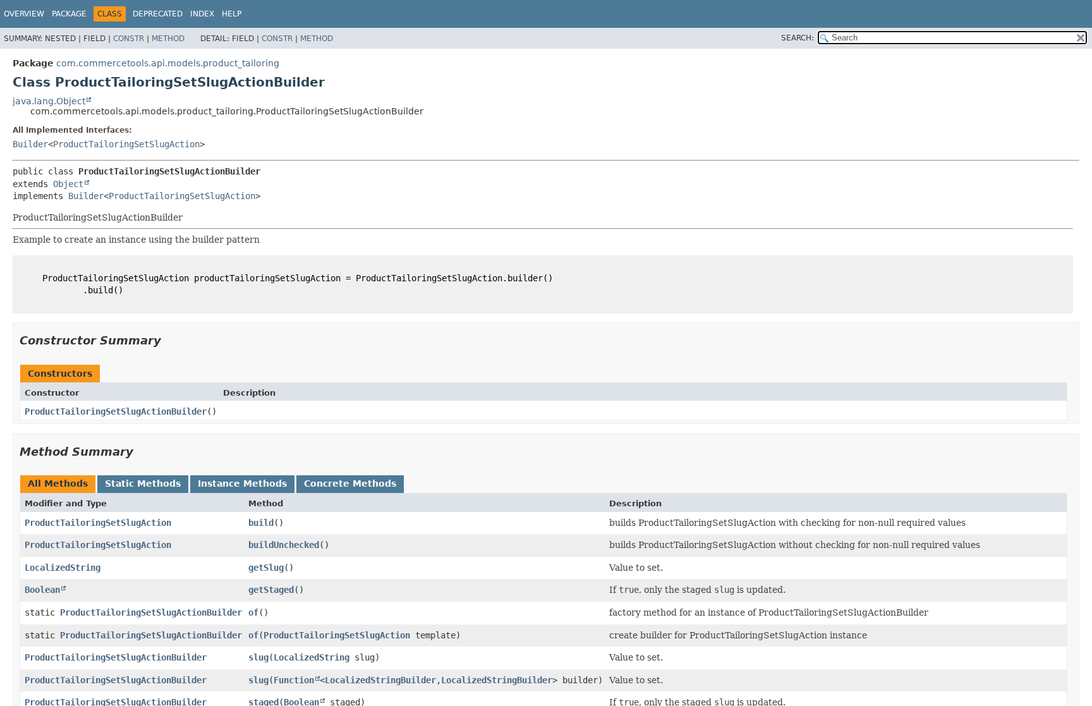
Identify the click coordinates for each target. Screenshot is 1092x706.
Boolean (42, 590)
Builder (30, 144)
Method (168, 38)
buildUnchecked (283, 545)
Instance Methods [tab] (242, 483)
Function (294, 680)
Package (69, 13)
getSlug (266, 568)
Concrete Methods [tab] (350, 483)
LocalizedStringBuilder (380, 680)
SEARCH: (797, 37)
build (261, 523)
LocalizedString (62, 568)
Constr (128, 38)
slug (258, 657)
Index (202, 13)
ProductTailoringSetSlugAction (126, 144)
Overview (24, 13)
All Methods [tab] (58, 483)
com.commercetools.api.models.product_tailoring (167, 63)
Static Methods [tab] (143, 483)
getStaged (271, 590)
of (253, 612)
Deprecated (158, 13)
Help (231, 13)
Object (68, 184)
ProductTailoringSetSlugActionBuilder (116, 411)
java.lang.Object (49, 101)
